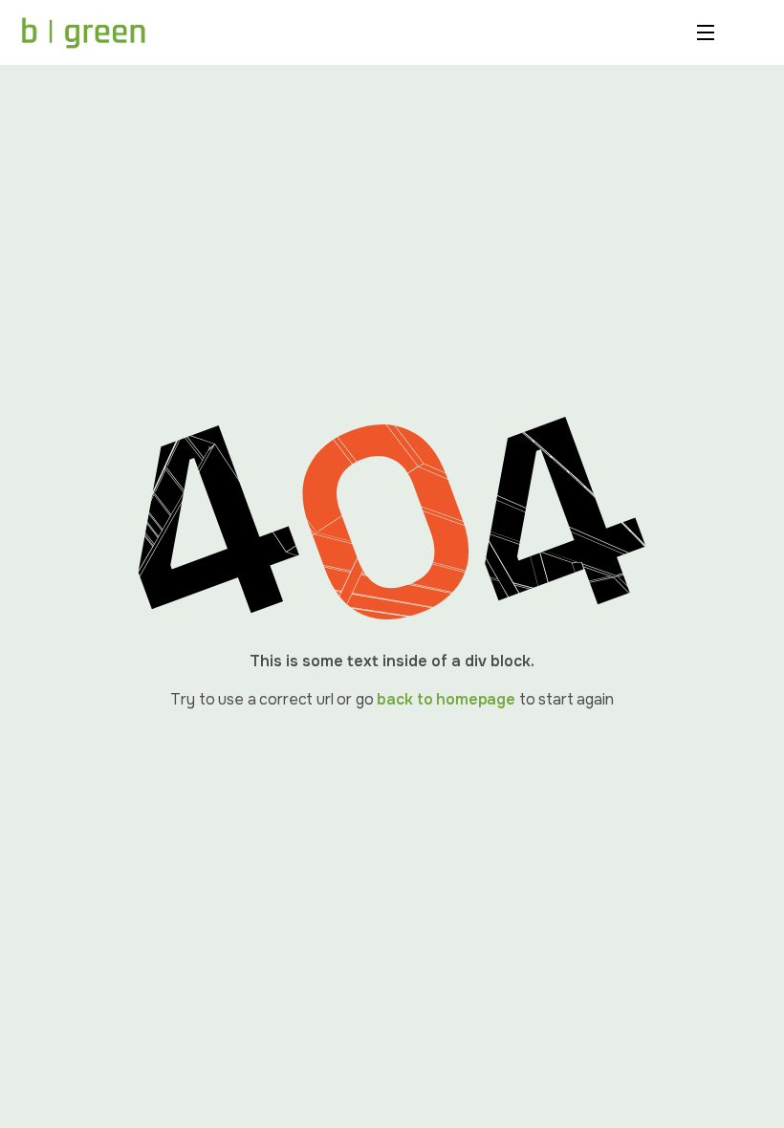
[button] (712, 32)
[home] (83, 32)
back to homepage (445, 699)
